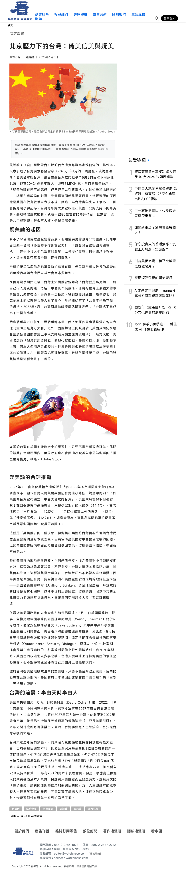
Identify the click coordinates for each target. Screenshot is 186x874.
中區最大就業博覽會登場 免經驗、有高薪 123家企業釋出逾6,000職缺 (155, 193)
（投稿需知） (94, 853)
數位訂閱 (90, 831)
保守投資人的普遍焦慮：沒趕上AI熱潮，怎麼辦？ (155, 247)
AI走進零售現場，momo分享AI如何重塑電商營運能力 (155, 293)
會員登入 (169, 18)
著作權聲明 (112, 831)
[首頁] (18, 8)
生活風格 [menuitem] (138, 15)
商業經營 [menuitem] (42, 15)
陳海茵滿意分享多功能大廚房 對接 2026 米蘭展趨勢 (155, 174)
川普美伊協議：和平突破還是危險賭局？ (155, 263)
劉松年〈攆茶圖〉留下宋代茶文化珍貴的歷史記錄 (155, 310)
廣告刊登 (42, 831)
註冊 (27, 816)
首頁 (10, 25)
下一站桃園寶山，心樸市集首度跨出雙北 (155, 213)
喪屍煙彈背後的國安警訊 (153, 277)
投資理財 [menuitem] (61, 15)
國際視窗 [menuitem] (119, 15)
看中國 (156, 831)
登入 (17, 816)
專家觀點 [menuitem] (80, 15)
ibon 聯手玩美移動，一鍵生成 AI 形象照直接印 (155, 327)
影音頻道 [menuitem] (100, 15)
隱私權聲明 (136, 831)
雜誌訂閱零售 (66, 831)
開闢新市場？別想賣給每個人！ (155, 230)
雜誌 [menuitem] (38, 19)
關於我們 (22, 831)
